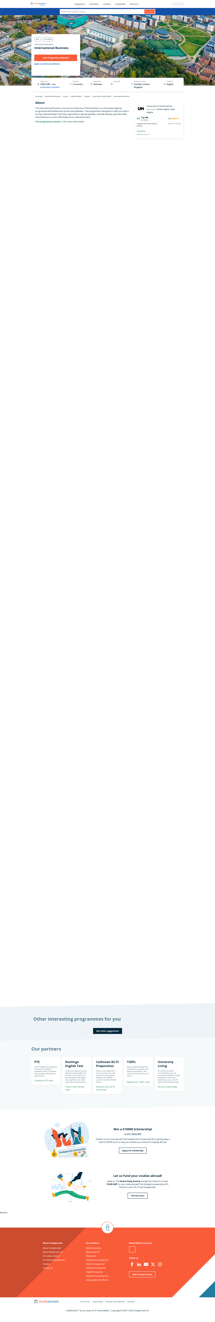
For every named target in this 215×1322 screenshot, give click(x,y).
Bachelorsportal (93, 1248)
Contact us (48, 1268)
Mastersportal (92, 1252)
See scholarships (96, 945)
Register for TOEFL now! (138, 1082)
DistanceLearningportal (97, 1260)
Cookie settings (97, 1302)
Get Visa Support (157, 899)
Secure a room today (167, 1086)
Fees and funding (68, 182)
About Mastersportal (52, 1252)
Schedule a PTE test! (155, 414)
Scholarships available (49, 87)
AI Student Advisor (51, 1256)
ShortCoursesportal (95, 1264)
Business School (143, 134)
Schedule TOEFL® (156, 400)
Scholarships (120, 4)
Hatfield (159, 109)
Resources (134, 4)
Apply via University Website (47, 64)
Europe (65, 96)
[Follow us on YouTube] (146, 1264)
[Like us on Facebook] (132, 1264)
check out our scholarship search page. (133, 994)
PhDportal (91, 1256)
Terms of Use (85, 1302)
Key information (69, 152)
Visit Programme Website (56, 57)
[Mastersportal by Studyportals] (38, 4)
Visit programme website (48, 121)
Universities (94, 4)
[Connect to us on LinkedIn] (139, 1264)
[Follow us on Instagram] (160, 1264)
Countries (107, 4)
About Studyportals (52, 1248)
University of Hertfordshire (43, 44)
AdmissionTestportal (96, 1268)
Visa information (69, 193)
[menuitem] (80, 4)
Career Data (71, 170)
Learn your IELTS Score (154, 444)
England (87, 96)
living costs (95, 841)
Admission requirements (65, 176)
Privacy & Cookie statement (115, 1302)
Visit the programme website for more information (127, 274)
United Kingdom (76, 96)
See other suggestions (107, 1031)
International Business (51, 48)
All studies (39, 96)
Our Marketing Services (54, 1260)
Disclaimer (131, 1302)
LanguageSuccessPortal (97, 1280)
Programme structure (66, 164)
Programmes (79, 4)
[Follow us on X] (153, 1264)
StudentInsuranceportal (97, 1276)
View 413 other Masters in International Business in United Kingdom (117, 529)
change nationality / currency (99, 771)
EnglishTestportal (94, 1272)
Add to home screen (142, 1274)
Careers (46, 1264)
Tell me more (137, 1195)
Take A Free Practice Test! (152, 385)
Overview (72, 158)
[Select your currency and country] (132, 1249)
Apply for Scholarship (132, 1150)
